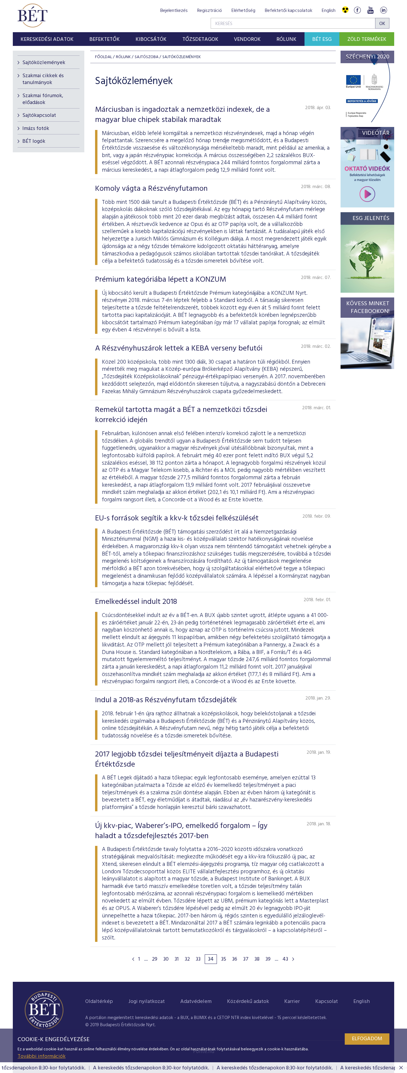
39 (268, 959)
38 (257, 959)
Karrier (292, 1001)
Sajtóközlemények (43, 62)
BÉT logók (33, 141)
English (328, 11)
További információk (42, 1056)
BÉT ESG (322, 39)
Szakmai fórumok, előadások (42, 99)
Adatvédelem (196, 1001)
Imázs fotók (35, 128)
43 (285, 959)
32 (187, 959)
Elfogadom (367, 1039)
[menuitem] (47, 39)
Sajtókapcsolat (39, 115)
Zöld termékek (366, 39)
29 (154, 959)
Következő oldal (293, 959)
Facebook (357, 10)
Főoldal (103, 57)
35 (223, 959)
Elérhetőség (243, 11)
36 (234, 959)
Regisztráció (209, 11)
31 (177, 959)
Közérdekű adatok (248, 1001)
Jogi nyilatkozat (146, 1001)
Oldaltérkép (99, 1001)
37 (245, 959)
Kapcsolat (326, 1001)
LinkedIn (383, 10)
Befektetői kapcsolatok (288, 11)
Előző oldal (133, 959)
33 (198, 959)
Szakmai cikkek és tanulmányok (43, 79)
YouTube (370, 10)
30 (166, 959)
